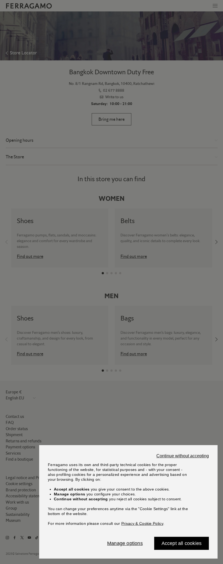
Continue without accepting (182, 456)
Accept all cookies (182, 543)
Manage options (125, 543)
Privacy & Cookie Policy (142, 523)
